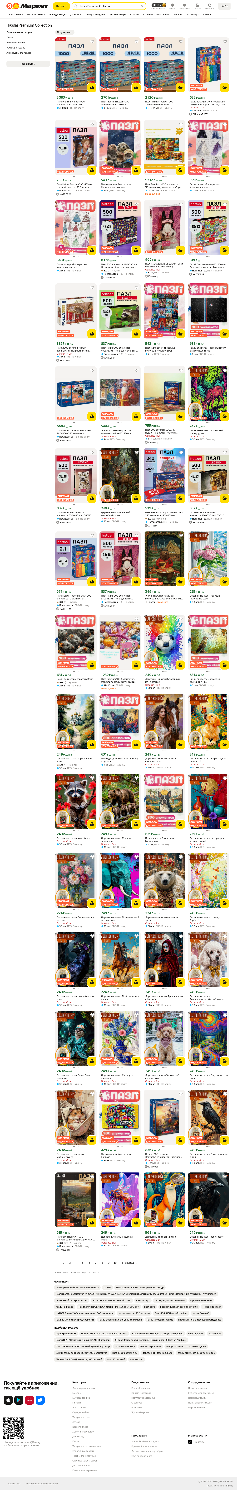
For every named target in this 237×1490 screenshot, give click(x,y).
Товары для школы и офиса (86, 1446)
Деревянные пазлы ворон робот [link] (207, 1236)
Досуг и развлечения (83, 1388)
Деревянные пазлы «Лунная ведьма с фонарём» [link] (164, 997)
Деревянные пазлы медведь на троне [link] (161, 918)
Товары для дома (81, 1417)
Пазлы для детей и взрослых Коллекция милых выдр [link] (116, 185)
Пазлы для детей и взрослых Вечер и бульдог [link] (119, 760)
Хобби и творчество (83, 1431)
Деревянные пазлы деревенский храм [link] (74, 760)
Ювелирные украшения (84, 1470)
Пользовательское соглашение (41, 1483)
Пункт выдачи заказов (200, 1402)
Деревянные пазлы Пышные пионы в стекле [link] (75, 918)
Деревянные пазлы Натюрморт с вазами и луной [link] (207, 839)
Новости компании (198, 1388)
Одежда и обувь (80, 1412)
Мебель (76, 1393)
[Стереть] (142, 6)
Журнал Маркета (140, 1412)
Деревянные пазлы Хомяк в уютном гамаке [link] (71, 1155)
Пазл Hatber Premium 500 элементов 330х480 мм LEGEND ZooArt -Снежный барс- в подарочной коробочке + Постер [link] (74, 514)
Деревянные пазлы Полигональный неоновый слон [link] (120, 918)
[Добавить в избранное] (92, 41)
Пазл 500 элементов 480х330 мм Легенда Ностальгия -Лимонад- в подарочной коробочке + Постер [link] (208, 266)
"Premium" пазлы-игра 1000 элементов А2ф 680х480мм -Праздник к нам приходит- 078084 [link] (119, 432)
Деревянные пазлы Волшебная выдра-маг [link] (73, 1076)
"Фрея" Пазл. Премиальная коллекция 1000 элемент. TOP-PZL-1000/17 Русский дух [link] (164, 597)
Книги (75, 1441)
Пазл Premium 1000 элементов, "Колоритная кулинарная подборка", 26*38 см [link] (164, 186)
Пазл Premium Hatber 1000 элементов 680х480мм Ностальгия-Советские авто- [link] (72, 103)
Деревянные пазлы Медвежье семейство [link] (117, 839)
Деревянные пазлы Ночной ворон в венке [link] (75, 997)
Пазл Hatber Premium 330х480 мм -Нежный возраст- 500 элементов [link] (75, 185)
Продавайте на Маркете (144, 1446)
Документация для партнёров (147, 1451)
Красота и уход (80, 1427)
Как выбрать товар (141, 1388)
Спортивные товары (83, 1451)
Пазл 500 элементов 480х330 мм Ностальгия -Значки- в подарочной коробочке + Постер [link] (119, 266)
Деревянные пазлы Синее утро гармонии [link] (117, 1076)
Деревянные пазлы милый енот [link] (73, 838)
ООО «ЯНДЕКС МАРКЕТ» (220, 1481)
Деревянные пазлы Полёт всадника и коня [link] (120, 997)
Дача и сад (78, 1436)
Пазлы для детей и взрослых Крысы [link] (75, 679)
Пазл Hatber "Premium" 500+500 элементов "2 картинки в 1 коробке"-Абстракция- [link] (74, 597)
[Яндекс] (229, 1485)
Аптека (76, 1422)
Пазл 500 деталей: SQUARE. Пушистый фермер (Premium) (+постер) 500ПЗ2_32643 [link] (160, 431)
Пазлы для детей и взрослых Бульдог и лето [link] (160, 839)
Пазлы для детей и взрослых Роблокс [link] (116, 1155)
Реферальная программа (201, 1393)
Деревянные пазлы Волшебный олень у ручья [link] (206, 432)
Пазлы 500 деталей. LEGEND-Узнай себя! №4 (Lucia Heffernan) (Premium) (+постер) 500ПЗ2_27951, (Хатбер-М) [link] (164, 265)
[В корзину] (92, 87)
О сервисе (136, 1402)
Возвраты (136, 1407)
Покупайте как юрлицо (143, 1398)
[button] (64, 32)
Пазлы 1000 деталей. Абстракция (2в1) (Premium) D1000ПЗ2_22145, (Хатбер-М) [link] (207, 103)
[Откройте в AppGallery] (29, 1404)
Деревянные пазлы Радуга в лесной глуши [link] (209, 1076)
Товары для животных (84, 1456)
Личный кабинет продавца (145, 1441)
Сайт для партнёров (141, 1456)
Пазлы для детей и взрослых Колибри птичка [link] (205, 680)
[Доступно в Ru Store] (40, 1404)
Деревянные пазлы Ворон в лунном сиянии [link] (208, 1155)
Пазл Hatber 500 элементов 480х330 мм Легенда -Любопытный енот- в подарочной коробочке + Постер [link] (120, 349)
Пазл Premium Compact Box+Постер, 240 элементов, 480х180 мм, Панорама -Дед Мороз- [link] (164, 514)
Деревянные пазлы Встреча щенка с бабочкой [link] (208, 760)
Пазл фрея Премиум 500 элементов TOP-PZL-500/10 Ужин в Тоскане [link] (75, 1238)
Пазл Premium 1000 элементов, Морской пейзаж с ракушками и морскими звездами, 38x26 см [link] (118, 680)
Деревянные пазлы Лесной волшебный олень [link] (115, 514)
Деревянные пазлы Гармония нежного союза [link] (160, 760)
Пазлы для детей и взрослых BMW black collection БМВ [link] (208, 349)
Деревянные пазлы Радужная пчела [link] (117, 1238)
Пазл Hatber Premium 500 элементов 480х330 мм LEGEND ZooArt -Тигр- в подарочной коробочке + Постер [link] (207, 514)
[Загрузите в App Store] (8, 1404)
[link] (77, 1287)
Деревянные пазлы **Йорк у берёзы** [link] (205, 918)
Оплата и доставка (141, 1393)
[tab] (15, 15)
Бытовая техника (81, 1398)
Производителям (197, 1398)
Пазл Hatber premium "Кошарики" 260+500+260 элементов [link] (74, 432)
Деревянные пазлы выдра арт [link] (161, 1236)
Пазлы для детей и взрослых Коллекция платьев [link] (205, 185)
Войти (224, 6)
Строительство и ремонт (85, 1460)
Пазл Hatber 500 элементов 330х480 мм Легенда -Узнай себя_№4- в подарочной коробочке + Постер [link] (119, 597)
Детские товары (81, 1465)
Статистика (14, 1483)
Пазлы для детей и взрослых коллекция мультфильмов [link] (160, 349)
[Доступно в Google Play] (18, 1404)
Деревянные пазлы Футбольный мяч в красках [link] (162, 680)
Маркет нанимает (197, 1407)
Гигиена (76, 1402)
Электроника (79, 1407)
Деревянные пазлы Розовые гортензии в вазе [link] (205, 597)
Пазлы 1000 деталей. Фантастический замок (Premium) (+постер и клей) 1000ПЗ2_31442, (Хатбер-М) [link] (163, 1155)
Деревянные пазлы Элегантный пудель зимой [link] (162, 1076)
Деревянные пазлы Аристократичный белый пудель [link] (207, 997)
